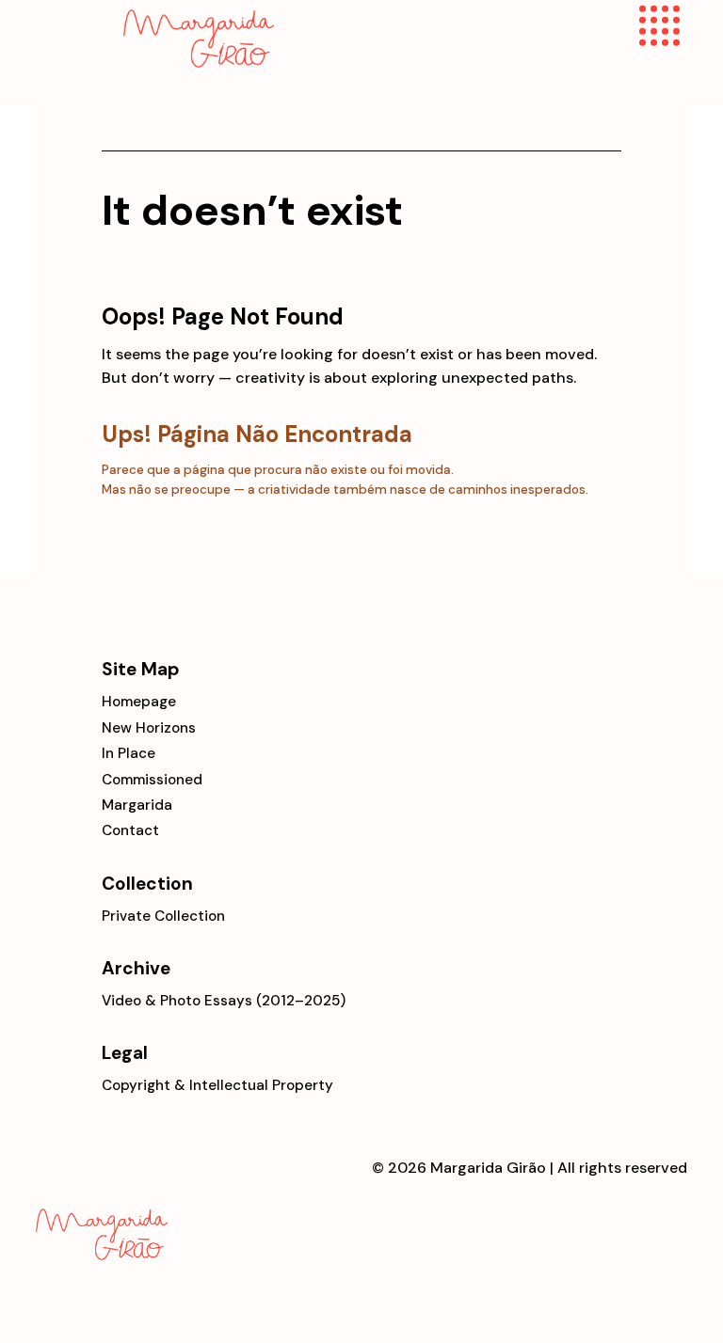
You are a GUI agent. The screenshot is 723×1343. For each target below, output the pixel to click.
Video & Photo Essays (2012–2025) (223, 1000)
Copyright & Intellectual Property (217, 1085)
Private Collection (163, 916)
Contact (130, 830)
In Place (128, 753)
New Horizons (149, 728)
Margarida (137, 805)
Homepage (139, 701)
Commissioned (152, 779)
